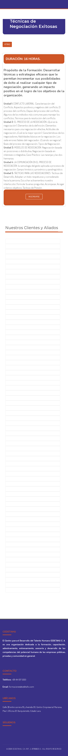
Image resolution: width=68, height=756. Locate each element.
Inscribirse (34, 196)
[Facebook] (31, 3)
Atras (7, 44)
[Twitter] (34, 3)
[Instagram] (37, 3)
